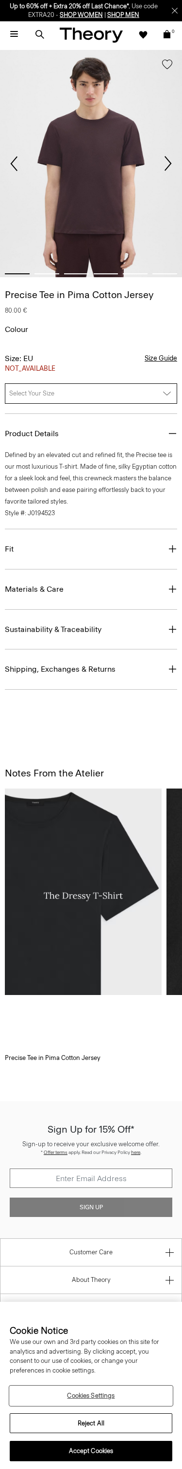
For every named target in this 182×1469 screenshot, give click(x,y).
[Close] (175, 11)
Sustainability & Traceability (53, 629)
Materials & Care (34, 589)
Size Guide (161, 358)
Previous (14, 164)
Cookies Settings (91, 1395)
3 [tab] (76, 273)
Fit (9, 548)
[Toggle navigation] (14, 34)
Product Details (32, 433)
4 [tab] (106, 273)
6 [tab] (164, 273)
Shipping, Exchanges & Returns (60, 669)
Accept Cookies (91, 1450)
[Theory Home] (91, 34)
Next (168, 164)
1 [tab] (17, 273)
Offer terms (55, 1152)
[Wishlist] (143, 34)
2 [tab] (46, 273)
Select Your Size (31, 393)
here (135, 1152)
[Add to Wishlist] (167, 66)
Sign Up (91, 1207)
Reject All (91, 1423)
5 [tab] (135, 273)
